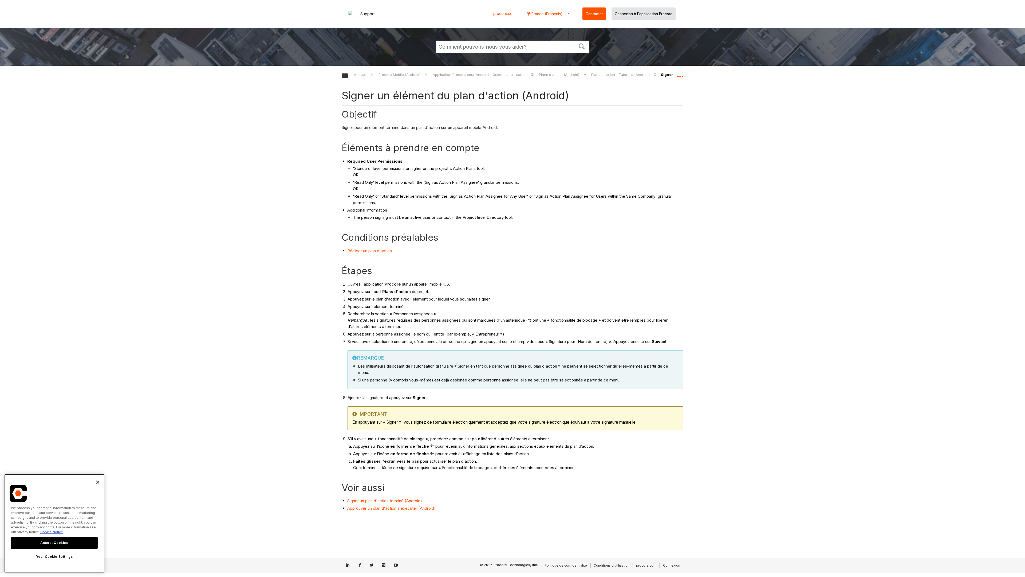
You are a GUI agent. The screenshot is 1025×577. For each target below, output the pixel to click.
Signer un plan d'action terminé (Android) (384, 500)
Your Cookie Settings (54, 557)
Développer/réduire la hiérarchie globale (348, 76)
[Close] (98, 482)
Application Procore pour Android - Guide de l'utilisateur (480, 74)
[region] (54, 523)
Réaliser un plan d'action (369, 250)
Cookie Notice (51, 532)
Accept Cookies (54, 543)
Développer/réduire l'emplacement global (680, 74)
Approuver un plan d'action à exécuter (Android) (391, 508)
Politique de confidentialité (566, 565)
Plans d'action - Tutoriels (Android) (621, 74)
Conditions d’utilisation (611, 565)
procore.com (504, 13)
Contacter (594, 14)
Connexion (671, 565)
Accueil (361, 74)
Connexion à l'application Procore (643, 14)
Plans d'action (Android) (559, 74)
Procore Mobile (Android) (400, 74)
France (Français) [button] (546, 13)
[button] (581, 45)
